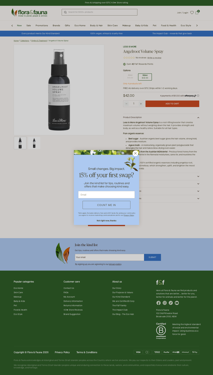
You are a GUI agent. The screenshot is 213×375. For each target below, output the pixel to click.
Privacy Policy (129, 215)
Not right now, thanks (106, 220)
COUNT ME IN (106, 205)
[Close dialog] (135, 153)
